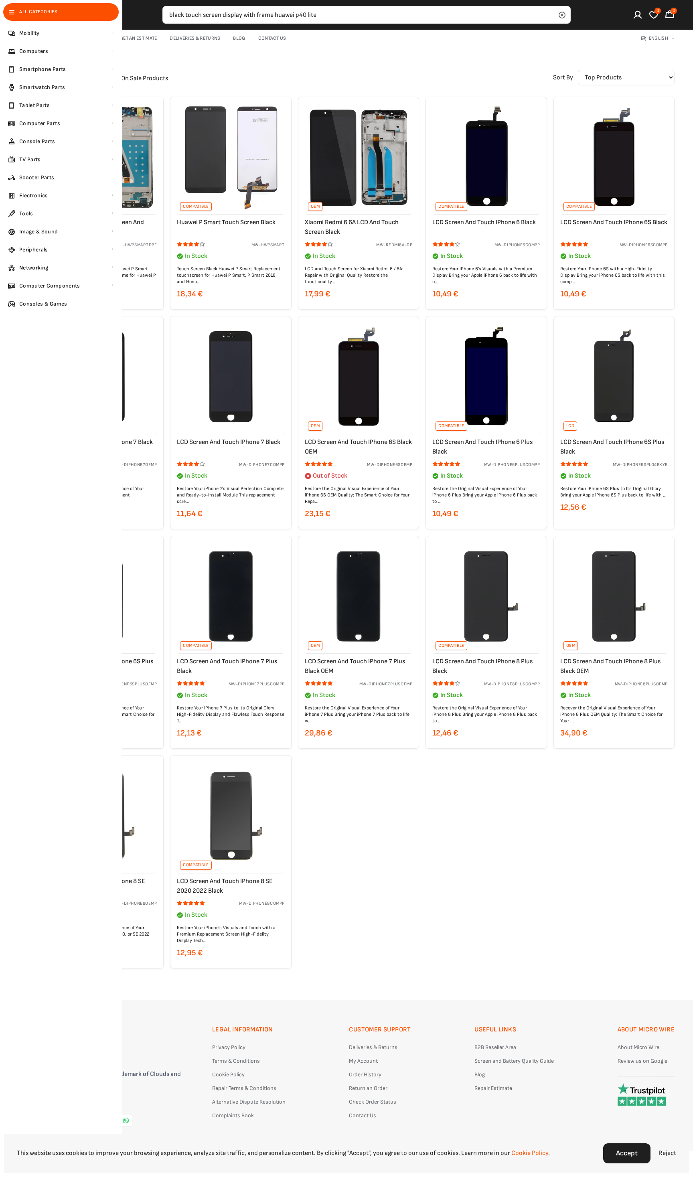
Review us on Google (642, 1060)
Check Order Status (372, 1101)
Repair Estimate (493, 1088)
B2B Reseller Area (495, 1047)
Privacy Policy (228, 1047)
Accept (627, 1153)
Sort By (563, 77)
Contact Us (272, 38)
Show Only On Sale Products (129, 78)
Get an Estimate (138, 38)
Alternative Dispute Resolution (249, 1101)
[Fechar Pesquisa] (562, 15)
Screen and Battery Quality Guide (514, 1060)
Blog (239, 38)
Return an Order (368, 1088)
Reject (667, 1153)
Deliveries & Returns (195, 38)
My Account (363, 1060)
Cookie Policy (228, 1074)
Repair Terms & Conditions (244, 1088)
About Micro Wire (638, 1047)
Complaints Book (233, 1115)
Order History (365, 1074)
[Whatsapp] (126, 1120)
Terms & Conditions (236, 1060)
